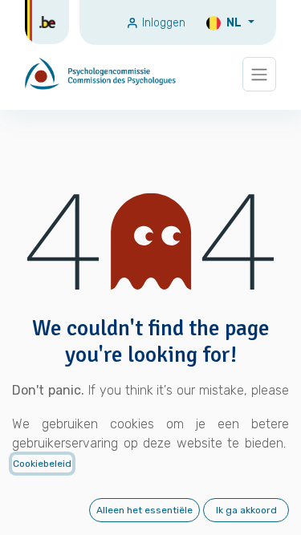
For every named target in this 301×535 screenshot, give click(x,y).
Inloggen (162, 23)
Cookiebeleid (42, 463)
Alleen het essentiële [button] (144, 510)
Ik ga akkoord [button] (246, 510)
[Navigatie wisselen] (259, 74)
